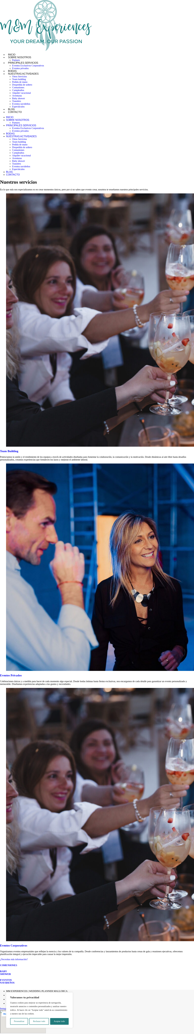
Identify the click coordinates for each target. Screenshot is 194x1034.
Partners (16, 122)
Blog (9, 172)
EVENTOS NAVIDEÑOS (7, 981)
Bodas (10, 133)
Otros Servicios (19, 76)
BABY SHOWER (5, 972)
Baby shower (18, 98)
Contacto (15, 112)
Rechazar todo (39, 1021)
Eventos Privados (11, 675)
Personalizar (19, 1021)
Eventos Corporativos (13, 945)
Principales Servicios (23, 63)
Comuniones (18, 87)
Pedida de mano (19, 82)
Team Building (9, 451)
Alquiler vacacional (21, 93)
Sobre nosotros (19, 57)
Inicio (9, 117)
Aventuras (17, 95)
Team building (19, 79)
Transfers (16, 101)
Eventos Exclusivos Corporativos (28, 65)
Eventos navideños (21, 104)
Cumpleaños (18, 90)
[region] (39, 1010)
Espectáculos (18, 106)
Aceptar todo (59, 1021)
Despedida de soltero (22, 84)
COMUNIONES (8, 965)
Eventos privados (20, 68)
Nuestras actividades (23, 73)
